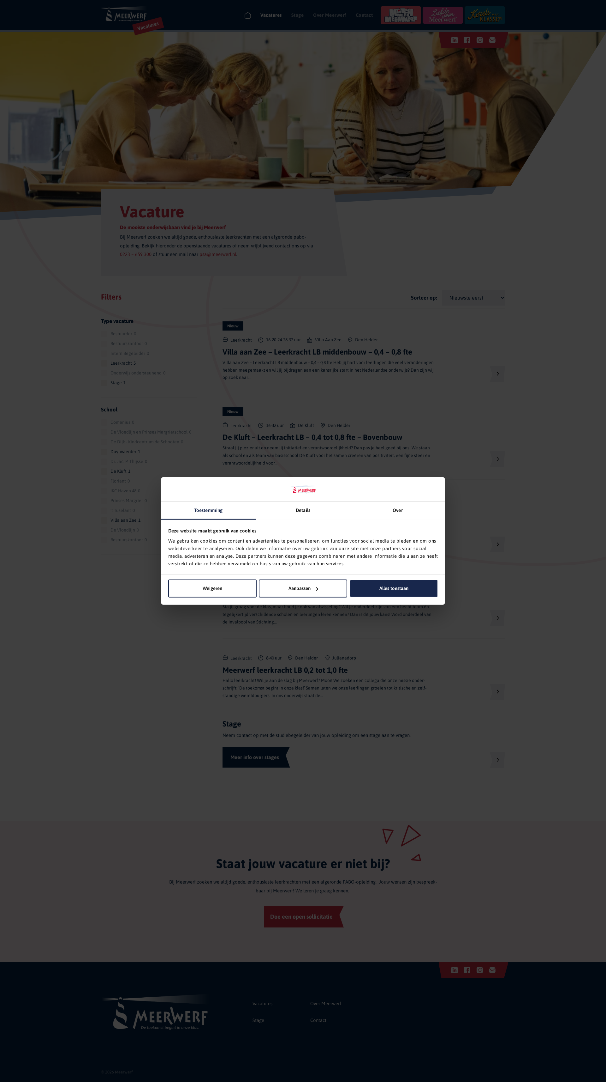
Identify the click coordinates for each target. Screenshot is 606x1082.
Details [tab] (303, 510)
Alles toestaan (393, 588)
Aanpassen (299, 588)
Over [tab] (397, 510)
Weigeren (212, 588)
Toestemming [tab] (208, 510)
